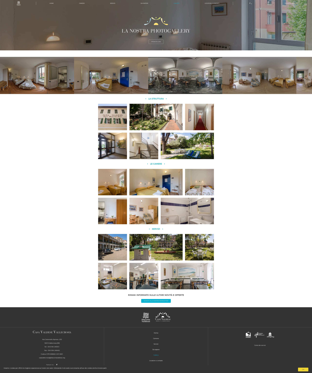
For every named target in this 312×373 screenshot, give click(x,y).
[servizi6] (187, 276)
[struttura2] (199, 117)
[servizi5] (143, 276)
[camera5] (143, 211)
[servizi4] (112, 276)
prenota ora (289, 3)
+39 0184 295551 (53, 347)
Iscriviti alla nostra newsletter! (156, 301)
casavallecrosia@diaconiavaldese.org (52, 358)
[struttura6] (156, 117)
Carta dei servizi (260, 345)
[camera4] (112, 211)
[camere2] (156, 182)
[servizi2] (156, 247)
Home (51, 3)
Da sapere (144, 3)
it (250, 3)
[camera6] (187, 211)
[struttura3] (143, 146)
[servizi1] (112, 247)
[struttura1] (112, 146)
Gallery (176, 3)
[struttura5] (112, 117)
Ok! (303, 369)
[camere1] (112, 182)
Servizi (112, 3)
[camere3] (199, 182)
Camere (82, 3)
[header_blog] (187, 146)
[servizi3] (199, 247)
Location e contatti (212, 3)
